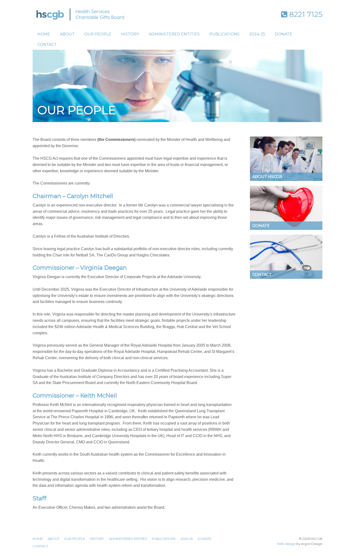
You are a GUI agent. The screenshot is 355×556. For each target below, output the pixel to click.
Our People (97, 34)
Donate (283, 34)
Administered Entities (174, 34)
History (130, 34)
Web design (286, 544)
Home (43, 34)
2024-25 (257, 34)
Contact (47, 44)
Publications (224, 34)
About (67, 34)
